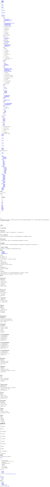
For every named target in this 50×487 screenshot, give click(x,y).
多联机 (2, 202)
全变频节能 (3, 252)
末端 (3, 160)
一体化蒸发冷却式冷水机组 (7, 24)
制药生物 (5, 168)
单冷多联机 (5, 88)
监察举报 (3, 472)
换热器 (5, 115)
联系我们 (3, 149)
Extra (5, 87)
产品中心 (3, 159)
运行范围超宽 (3, 251)
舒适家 (5, 111)
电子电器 (4, 176)
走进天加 (3, 135)
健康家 (4, 125)
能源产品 (4, 164)
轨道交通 (4, 120)
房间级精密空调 (6, 64)
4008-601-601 (1, 476)
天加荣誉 (4, 185)
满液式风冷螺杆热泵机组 (7, 20)
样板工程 (3, 134)
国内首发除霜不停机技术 (5, 253)
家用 (2, 209)
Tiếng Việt (3, 5)
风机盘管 (5, 48)
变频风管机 (5, 91)
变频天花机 (5, 90)
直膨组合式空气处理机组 (7, 45)
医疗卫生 (4, 118)
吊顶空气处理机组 (6, 42)
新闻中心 (3, 180)
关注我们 (4, 182)
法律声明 (3, 483)
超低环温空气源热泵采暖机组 (7, 71)
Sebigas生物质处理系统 (7, 104)
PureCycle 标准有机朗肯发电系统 (8, 103)
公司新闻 (4, 181)
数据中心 (4, 121)
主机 (2, 204)
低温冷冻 (4, 163)
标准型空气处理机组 (6, 41)
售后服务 (3, 187)
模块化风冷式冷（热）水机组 (7, 68)
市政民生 (4, 178)
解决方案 (3, 166)
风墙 (4, 63)
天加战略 (3, 156)
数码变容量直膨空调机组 (7, 44)
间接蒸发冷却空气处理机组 (7, 25)
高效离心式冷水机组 (6, 19)
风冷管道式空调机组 (6, 70)
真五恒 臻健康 (4, 158)
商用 (2, 206)
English (2, 4)
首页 (2, 155)
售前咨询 (3, 482)
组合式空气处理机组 (6, 38)
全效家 (5, 110)
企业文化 (4, 186)
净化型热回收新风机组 (7, 95)
